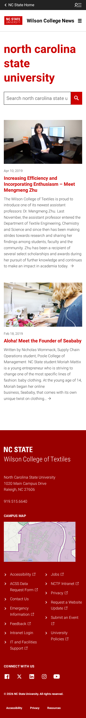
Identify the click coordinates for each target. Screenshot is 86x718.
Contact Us (19, 599)
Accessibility (14, 708)
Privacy (34, 708)
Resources (54, 708)
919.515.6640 (15, 501)
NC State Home (21, 5)
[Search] (76, 98)
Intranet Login (21, 632)
